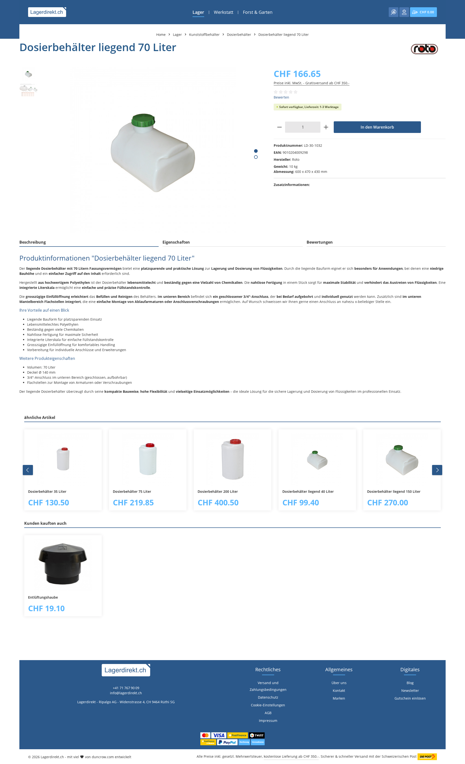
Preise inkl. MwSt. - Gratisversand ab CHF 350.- (311, 83)
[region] (142, 150)
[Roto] (424, 49)
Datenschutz (268, 697)
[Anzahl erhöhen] (326, 127)
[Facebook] (6, 462)
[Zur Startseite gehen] (47, 12)
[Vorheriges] (28, 470)
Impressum (268, 720)
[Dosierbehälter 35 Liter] (63, 459)
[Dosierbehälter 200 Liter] (232, 459)
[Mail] (6, 491)
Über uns (339, 682)
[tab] (89, 242)
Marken (339, 698)
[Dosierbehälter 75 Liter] (148, 459)
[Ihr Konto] (404, 12)
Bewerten (281, 97)
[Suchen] (393, 12)
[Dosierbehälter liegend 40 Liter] (317, 459)
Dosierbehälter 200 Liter (218, 491)
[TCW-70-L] (153, 150)
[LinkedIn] (6, 472)
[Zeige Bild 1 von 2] (256, 151)
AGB (268, 712)
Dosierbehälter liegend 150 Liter (393, 491)
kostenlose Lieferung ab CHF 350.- (291, 756)
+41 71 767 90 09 (126, 688)
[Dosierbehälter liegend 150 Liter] (402, 459)
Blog (410, 682)
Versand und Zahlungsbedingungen (268, 686)
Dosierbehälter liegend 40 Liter (308, 491)
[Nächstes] (437, 470)
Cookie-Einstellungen (268, 705)
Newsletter (410, 690)
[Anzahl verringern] (279, 127)
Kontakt (339, 690)
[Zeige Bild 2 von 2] (256, 157)
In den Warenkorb (377, 127)
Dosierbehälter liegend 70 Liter (283, 34)
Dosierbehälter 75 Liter (132, 491)
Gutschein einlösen (410, 698)
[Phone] (6, 482)
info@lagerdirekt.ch (126, 693)
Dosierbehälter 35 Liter (47, 491)
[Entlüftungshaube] (63, 565)
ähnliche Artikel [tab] (39, 417)
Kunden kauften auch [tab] (45, 523)
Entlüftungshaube (43, 597)
